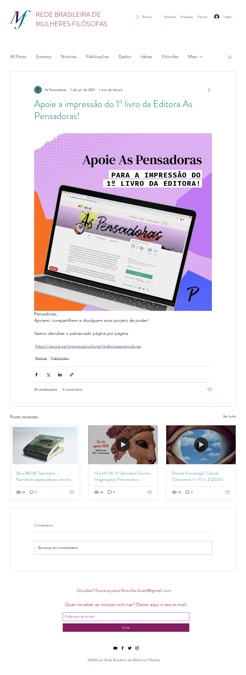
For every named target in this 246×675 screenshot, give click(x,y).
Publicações (97, 56)
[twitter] (129, 648)
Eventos (43, 56)
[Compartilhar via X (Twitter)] (48, 374)
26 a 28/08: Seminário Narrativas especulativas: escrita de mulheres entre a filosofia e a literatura (43, 476)
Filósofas (170, 56)
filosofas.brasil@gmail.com (146, 590)
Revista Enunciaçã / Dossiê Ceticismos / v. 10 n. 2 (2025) (197, 476)
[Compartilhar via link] (71, 374)
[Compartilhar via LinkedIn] (60, 374)
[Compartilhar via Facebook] (36, 374)
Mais (192, 56)
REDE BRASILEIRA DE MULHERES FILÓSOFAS (71, 19)
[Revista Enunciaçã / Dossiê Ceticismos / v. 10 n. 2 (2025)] (201, 444)
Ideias (146, 56)
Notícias (69, 56)
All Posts (18, 56)
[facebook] (122, 648)
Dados (125, 56)
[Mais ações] (209, 90)
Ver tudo (229, 416)
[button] (230, 57)
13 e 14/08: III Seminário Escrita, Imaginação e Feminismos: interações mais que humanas (122, 476)
